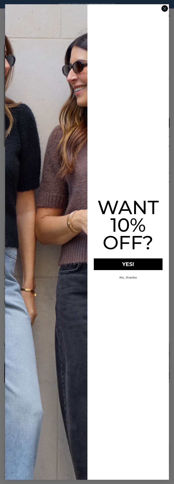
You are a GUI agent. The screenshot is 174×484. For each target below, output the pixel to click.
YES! (128, 264)
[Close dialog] (164, 8)
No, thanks (128, 277)
